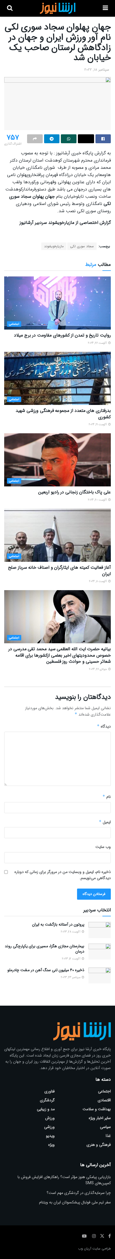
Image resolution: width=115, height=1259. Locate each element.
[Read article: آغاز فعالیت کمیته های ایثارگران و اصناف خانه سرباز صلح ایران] (57, 535)
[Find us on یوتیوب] (84, 1236)
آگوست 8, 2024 (98, 581)
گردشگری (47, 1100)
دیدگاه (104, 726)
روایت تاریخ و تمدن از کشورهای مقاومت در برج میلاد (62, 335)
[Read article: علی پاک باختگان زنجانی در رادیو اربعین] (57, 459)
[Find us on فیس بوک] (109, 1236)
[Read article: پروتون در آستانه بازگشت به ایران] (99, 930)
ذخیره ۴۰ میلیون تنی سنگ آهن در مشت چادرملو (46, 970)
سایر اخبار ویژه (100, 1118)
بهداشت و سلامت (97, 1109)
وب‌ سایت (103, 847)
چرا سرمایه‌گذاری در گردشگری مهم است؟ (79, 1193)
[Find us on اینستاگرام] (94, 1236)
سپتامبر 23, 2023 (71, 977)
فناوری (49, 1091)
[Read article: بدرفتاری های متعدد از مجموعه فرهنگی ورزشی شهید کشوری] (57, 378)
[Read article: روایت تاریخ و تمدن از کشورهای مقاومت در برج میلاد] (57, 303)
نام (106, 797)
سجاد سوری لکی (82, 246)
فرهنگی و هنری (99, 1145)
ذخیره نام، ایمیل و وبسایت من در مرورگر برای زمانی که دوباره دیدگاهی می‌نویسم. (63, 875)
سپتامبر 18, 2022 (96, 70)
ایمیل (105, 822)
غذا (108, 1136)
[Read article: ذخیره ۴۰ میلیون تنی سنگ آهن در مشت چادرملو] (99, 975)
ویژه (51, 1145)
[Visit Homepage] (57, 8)
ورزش (50, 1118)
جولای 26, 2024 (98, 669)
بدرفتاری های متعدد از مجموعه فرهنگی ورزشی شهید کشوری (63, 413)
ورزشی (49, 1127)
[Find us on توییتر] (102, 1236)
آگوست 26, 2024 (98, 343)
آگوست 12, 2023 (71, 959)
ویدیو (50, 1136)
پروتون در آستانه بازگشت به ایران (58, 924)
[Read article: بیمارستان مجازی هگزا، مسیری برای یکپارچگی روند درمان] (99, 951)
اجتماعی (14, 324)
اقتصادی (104, 1100)
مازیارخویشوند (54, 246)
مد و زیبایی (46, 1109)
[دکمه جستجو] (10, 8)
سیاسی (105, 1127)
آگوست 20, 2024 (98, 500)
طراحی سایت (101, 1248)
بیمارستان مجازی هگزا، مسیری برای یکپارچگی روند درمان (44, 949)
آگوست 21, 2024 (98, 424)
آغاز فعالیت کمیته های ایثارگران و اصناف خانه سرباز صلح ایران (59, 570)
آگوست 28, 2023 (71, 932)
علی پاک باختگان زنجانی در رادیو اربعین (74, 492)
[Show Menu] (105, 8)
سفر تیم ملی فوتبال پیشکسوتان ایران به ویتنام (75, 1202)
